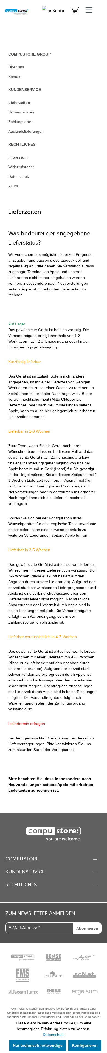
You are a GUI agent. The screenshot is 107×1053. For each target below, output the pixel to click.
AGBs (13, 186)
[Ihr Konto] (53, 11)
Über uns (16, 67)
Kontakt (14, 76)
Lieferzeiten (19, 102)
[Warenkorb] (74, 10)
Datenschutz (19, 176)
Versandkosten (21, 112)
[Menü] (89, 10)
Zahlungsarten (20, 122)
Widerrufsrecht (21, 167)
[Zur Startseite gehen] (16, 11)
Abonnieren (87, 928)
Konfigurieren (85, 1045)
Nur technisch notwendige (38, 1045)
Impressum (18, 157)
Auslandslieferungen (26, 131)
